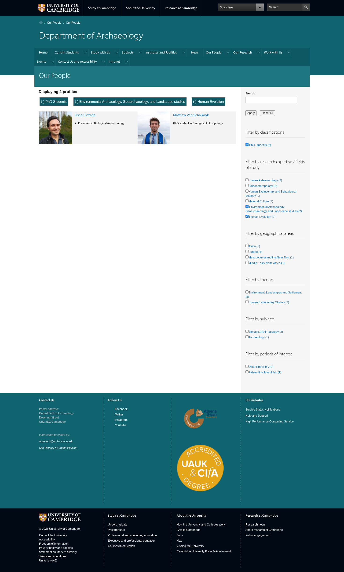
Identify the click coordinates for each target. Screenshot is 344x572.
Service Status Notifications (262, 409)
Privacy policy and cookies (56, 548)
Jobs (180, 535)
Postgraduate (116, 530)
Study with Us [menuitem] (100, 52)
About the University (140, 8)
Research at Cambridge (181, 8)
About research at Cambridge (264, 530)
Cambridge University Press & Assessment (204, 551)
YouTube (120, 425)
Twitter (119, 414)
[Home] (41, 23)
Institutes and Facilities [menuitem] (161, 52)
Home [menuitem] (43, 52)
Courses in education (121, 546)
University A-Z (48, 560)
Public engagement (257, 535)
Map (179, 540)
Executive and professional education (132, 540)
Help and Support (256, 415)
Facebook (121, 409)
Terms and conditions (52, 556)
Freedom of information (54, 543)
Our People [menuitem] (213, 52)
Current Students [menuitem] (67, 52)
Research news (255, 524)
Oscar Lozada (85, 115)
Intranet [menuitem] (114, 61)
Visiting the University (190, 546)
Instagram (121, 420)
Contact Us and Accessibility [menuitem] (77, 61)
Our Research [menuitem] (242, 52)
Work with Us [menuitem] (273, 52)
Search (250, 93)
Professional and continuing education (132, 535)
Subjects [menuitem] (128, 52)
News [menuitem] (195, 52)
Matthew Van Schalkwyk (191, 115)
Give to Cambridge (189, 530)
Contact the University (53, 535)
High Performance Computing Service (269, 421)
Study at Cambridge (102, 8)
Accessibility (47, 539)
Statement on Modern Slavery (58, 552)
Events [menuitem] (41, 61)
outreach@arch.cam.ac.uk (55, 441)
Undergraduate (117, 524)
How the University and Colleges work (201, 524)
